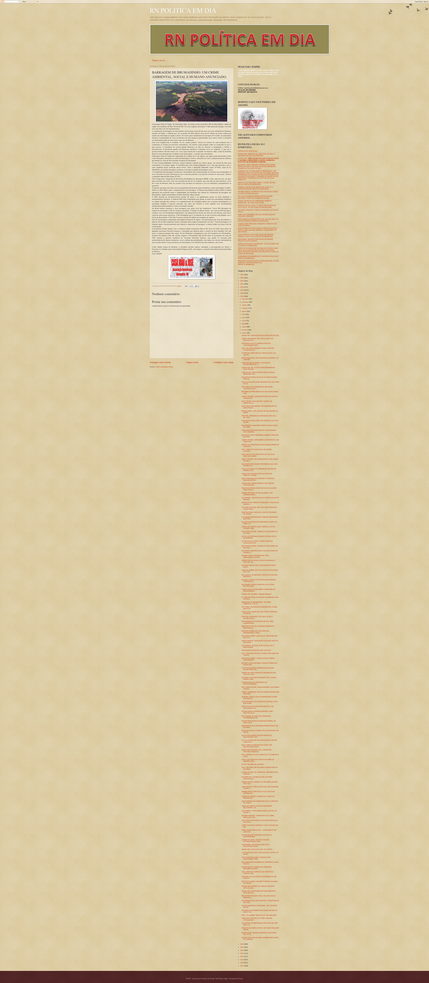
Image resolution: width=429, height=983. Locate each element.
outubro (244, 305)
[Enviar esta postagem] (185, 286)
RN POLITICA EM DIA (183, 10)
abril (243, 323)
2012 (242, 963)
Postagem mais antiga (223, 362)
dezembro (245, 299)
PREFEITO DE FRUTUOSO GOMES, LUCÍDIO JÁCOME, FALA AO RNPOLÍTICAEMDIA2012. (257, 183)
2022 (242, 287)
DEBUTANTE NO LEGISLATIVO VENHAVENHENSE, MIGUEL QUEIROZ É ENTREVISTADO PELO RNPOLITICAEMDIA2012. (258, 262)
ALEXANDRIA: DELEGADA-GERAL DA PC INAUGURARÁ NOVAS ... (256, 845)
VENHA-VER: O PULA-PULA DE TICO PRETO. (257, 849)
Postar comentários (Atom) (164, 367)
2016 (242, 950)
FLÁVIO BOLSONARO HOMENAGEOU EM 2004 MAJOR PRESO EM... (258, 668)
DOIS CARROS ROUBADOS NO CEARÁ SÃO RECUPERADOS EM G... (257, 746)
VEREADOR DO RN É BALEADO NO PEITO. (256, 650)
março (244, 327)
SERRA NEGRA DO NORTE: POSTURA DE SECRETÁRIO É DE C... (256, 363)
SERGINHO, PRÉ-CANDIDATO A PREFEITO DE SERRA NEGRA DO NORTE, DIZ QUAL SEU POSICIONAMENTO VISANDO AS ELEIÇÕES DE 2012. (257, 166)
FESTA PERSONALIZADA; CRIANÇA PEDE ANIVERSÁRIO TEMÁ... (256, 858)
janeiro (244, 333)
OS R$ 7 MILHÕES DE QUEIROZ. (253, 764)
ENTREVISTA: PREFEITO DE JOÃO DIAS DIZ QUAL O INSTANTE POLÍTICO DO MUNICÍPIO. (256, 155)
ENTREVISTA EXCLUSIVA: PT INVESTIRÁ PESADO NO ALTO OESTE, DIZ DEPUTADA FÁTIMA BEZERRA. (257, 206)
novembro (245, 302)
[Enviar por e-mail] (190, 286)
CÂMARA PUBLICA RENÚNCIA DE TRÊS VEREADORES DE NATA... (255, 556)
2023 (242, 284)
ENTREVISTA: (258, 160)
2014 (242, 956)
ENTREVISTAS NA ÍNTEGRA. (248, 151)
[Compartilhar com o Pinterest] (198, 286)
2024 (242, 281)
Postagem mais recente (160, 362)
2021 (242, 290)
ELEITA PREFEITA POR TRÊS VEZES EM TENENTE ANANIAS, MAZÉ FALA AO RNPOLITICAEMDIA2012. (256, 235)
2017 (242, 947)
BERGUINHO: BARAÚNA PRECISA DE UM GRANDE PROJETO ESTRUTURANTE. (255, 240)
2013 (242, 960)
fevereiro (245, 330)
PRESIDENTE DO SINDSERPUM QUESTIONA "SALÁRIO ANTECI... (257, 387)
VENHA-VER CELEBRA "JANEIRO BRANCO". (257, 594)
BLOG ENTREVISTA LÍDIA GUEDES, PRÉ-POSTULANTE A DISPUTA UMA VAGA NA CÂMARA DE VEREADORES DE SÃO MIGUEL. (257, 230)
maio (244, 320)
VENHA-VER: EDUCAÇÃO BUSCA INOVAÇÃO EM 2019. (260, 335)
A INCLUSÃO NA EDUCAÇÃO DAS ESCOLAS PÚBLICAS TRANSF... (257, 474)
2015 (242, 953)
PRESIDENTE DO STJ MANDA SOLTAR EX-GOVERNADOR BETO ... (256, 344)
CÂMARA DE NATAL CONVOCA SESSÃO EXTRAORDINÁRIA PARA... (255, 840)
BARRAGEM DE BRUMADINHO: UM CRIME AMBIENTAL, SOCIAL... (256, 603)
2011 (242, 966)
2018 (242, 944)
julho (243, 314)
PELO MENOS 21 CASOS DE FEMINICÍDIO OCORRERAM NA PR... (256, 717)
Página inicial (158, 60)
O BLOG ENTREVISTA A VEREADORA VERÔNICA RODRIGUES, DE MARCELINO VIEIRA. (255, 201)
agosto (244, 311)
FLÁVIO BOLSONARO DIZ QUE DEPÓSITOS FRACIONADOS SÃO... (257, 736)
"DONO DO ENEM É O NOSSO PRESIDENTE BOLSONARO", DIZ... (257, 807)
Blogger (240, 978)
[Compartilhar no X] (194, 286)
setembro (245, 308)
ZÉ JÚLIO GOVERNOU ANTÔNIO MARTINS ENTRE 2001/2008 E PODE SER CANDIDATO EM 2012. (255, 197)
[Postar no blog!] (192, 286)
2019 (242, 296)
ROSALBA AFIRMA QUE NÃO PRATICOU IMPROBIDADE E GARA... (255, 632)
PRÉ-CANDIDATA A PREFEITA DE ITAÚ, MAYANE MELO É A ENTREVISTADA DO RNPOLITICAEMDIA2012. (258, 220)
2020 (242, 293)
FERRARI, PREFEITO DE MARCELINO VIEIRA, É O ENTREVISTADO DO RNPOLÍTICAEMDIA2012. (255, 188)
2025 (242, 278)
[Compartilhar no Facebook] (196, 286)
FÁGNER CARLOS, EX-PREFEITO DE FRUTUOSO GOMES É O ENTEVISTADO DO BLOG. (258, 192)
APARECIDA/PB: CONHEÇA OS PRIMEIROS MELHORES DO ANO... (257, 868)
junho (244, 317)
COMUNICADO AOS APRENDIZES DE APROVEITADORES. (254, 683)
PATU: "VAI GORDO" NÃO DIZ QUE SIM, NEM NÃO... (260, 915)
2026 (242, 274)
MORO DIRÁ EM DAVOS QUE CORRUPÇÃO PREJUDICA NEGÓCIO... (256, 750)
